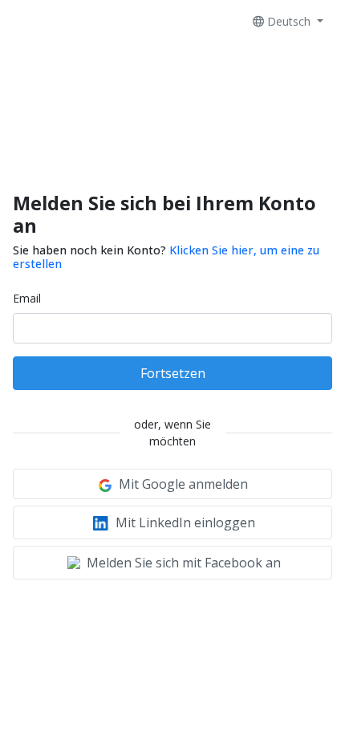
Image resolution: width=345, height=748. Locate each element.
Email (27, 298)
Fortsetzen (172, 373)
